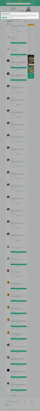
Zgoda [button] (4, 17)
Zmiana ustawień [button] (11, 17)
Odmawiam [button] (8, 17)
